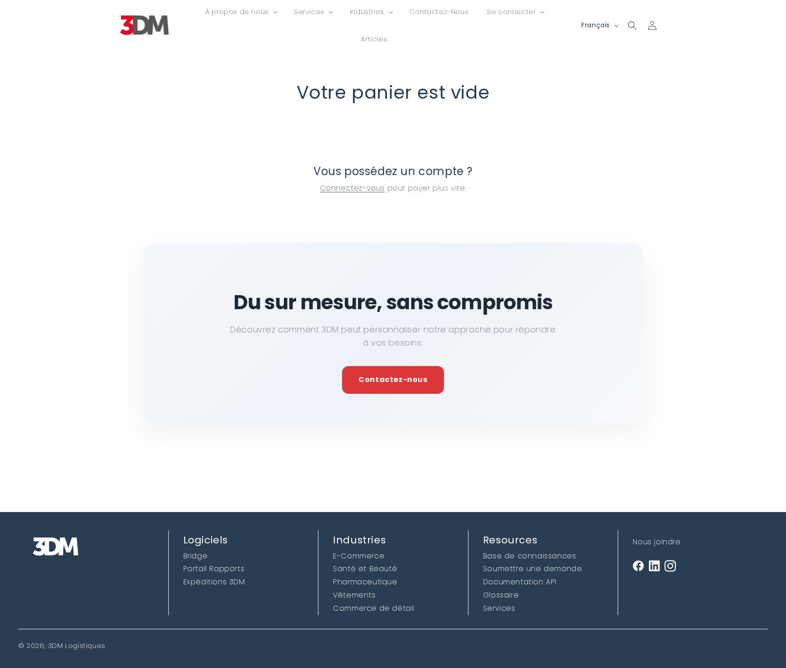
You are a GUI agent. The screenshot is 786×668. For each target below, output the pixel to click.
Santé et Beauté (365, 568)
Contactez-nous (392, 379)
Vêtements (354, 595)
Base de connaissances (529, 556)
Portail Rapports (214, 568)
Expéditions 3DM (214, 582)
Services (499, 608)
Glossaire (501, 595)
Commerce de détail (373, 608)
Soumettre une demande (532, 568)
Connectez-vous (352, 188)
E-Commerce (358, 556)
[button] (240, 12)
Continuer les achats (393, 128)
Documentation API (520, 582)
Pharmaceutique (365, 582)
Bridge (195, 556)
